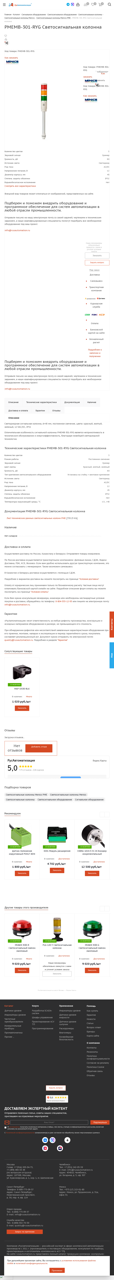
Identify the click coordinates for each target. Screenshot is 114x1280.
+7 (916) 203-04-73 (23, 1167)
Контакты (91, 1047)
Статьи (90, 1023)
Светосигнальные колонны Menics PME (26, 794)
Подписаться (100, 1122)
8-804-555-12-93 (63, 601)
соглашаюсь (14, 1127)
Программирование (42, 1028)
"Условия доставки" (89, 579)
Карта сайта (93, 1035)
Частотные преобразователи (13, 1020)
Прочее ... (9, 1036)
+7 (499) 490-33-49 (16, 1170)
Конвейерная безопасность (66, 1038)
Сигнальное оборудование (89, 799)
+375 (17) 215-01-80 (74, 1189)
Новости (91, 1019)
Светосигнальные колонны (20, 799)
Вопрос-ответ (94, 1027)
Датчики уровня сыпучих (67, 1023)
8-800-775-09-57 (25, 1189)
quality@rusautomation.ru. (18, 640)
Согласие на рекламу (98, 1063)
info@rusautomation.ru (17, 230)
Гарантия (91, 1015)
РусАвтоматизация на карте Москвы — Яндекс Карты (57, 990)
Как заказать (11, 57)
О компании (93, 1043)
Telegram (60, 1140)
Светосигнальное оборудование (55, 799)
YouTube (53, 1148)
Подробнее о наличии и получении (95, 353)
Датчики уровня (12, 1010)
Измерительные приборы (12, 1027)
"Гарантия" (62, 640)
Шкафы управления (42, 1017)
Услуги (35, 1006)
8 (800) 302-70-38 (20, 1223)
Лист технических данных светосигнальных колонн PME (36, 518)
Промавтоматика (13, 1032)
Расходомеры (66, 1028)
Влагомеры (65, 1032)
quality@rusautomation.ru (29, 1225)
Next (107, 814)
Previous (102, 814)
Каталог (8, 1006)
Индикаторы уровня (15, 1014)
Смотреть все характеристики (20, 186)
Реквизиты (92, 1052)
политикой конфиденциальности (31, 1263)
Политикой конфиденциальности (20, 1133)
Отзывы (91, 1075)
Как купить (92, 1010)
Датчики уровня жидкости (67, 1016)
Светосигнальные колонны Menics (68, 794)
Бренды (91, 1031)
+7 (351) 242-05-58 (73, 1167)
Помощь (91, 1006)
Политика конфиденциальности (98, 1057)
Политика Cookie (95, 1067)
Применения (66, 1006)
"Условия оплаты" (39, 592)
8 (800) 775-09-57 (20, 1212)
